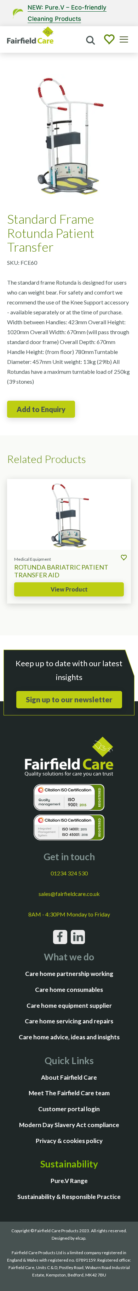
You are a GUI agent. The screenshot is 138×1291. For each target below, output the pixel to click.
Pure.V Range (69, 1180)
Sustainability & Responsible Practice (69, 1196)
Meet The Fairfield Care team (69, 1093)
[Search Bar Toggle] (90, 39)
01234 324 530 (69, 873)
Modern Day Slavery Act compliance (69, 1125)
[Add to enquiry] (41, 409)
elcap (80, 1238)
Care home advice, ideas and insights (69, 1037)
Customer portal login (69, 1109)
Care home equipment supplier (69, 1005)
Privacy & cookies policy (69, 1140)
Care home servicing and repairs (69, 1021)
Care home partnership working (69, 973)
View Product (69, 589)
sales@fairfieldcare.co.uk (69, 893)
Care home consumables (69, 989)
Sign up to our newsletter (69, 699)
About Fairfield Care (69, 1077)
